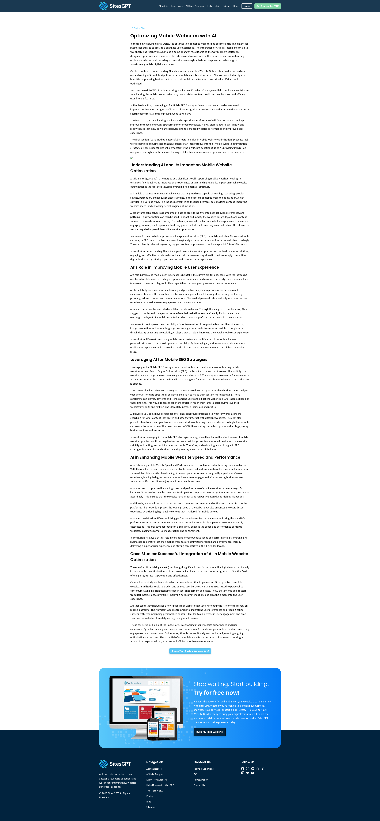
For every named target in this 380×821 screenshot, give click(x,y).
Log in (247, 6)
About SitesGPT (154, 768)
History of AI (213, 6)
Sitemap (150, 807)
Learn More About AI (156, 779)
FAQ (196, 774)
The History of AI (154, 790)
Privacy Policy (201, 779)
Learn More (177, 6)
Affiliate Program (195, 6)
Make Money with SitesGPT (160, 785)
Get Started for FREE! (267, 6)
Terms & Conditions (204, 768)
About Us (163, 6)
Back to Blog (139, 28)
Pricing (226, 6)
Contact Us (199, 785)
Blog (235, 6)
